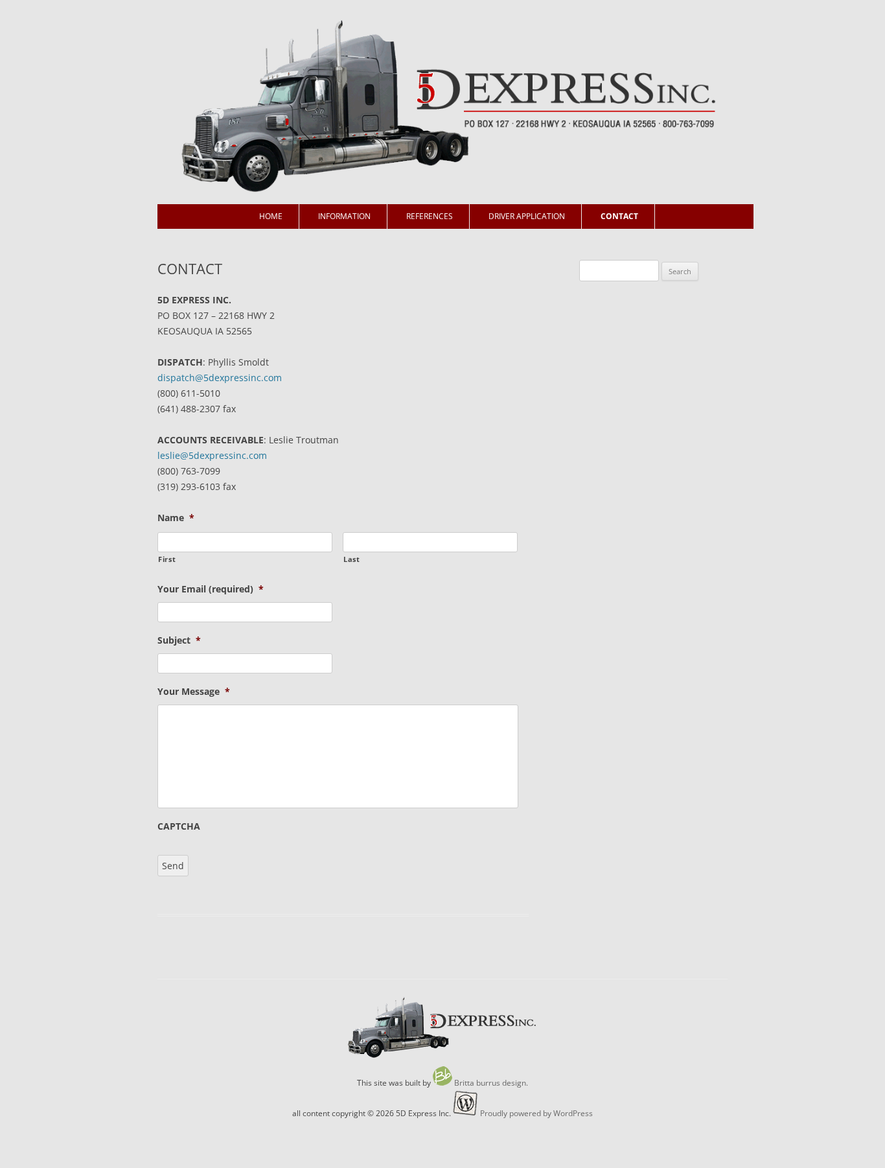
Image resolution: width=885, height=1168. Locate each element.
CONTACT (619, 216)
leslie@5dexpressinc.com (212, 455)
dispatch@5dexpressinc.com (219, 377)
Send (173, 865)
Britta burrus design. (491, 1082)
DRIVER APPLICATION (526, 216)
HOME (270, 216)
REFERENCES (429, 216)
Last (351, 559)
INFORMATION (344, 216)
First (167, 559)
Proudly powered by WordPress (536, 1113)
